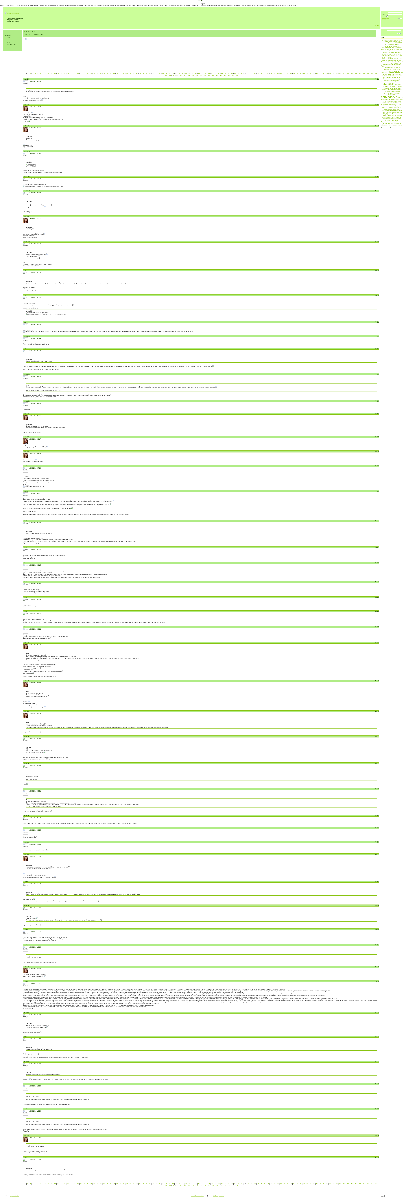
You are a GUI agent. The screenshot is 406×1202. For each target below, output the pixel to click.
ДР (397, 60)
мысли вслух (396, 79)
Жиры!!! (400, 62)
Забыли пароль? (385, 18)
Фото (393, 114)
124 (225, 75)
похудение (397, 93)
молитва (397, 77)
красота (393, 71)
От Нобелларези (388, 88)
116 (193, 75)
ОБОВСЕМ (388, 84)
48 (173, 73)
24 (94, 73)
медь (389, 77)
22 (87, 73)
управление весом (387, 112)
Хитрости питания (13, 20)
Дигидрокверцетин (388, 54)
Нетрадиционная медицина (391, 80)
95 (327, 73)
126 (233, 75)
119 (205, 75)
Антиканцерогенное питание (393, 40)
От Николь (399, 86)
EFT (383, 40)
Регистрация (384, 19)
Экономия (399, 122)
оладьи (397, 84)
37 (137, 73)
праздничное (392, 94)
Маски (400, 75)
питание (391, 91)
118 (201, 75)
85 (294, 73)
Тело (8, 42)
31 (117, 73)
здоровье (396, 64)
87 (300, 73)
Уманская (399, 110)
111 (173, 75)
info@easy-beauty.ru (218, 1195)
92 (317, 73)
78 (271, 73)
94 (323, 73)
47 (169, 73)
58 (205, 73)
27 (104, 73)
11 (51, 73)
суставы (393, 109)
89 (307, 73)
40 (146, 73)
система (383, 102)
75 (261, 73)
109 (166, 75)
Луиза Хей (391, 74)
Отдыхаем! (397, 88)
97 (333, 73)
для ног (394, 58)
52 (186, 73)
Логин (383, 12)
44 (159, 73)
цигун (389, 117)
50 (179, 73)
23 (91, 73)
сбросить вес (397, 101)
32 (120, 73)
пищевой (397, 91)
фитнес (389, 114)
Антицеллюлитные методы (392, 41)
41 (150, 73)
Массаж (385, 77)
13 (58, 73)
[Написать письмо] (378, 25)
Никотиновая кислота (387, 82)
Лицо (8, 37)
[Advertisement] (12, 114)
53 (189, 73)
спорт (392, 106)
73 (255, 73)
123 (221, 75)
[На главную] (375, 25)
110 (170, 75)
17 (71, 73)
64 (225, 73)
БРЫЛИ (396, 44)
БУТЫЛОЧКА (388, 46)
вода (382, 49)
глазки (385, 52)
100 (344, 73)
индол (390, 67)
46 (166, 73)
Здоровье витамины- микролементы (392, 66)
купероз (385, 74)
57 (202, 73)
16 (68, 73)
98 (336, 73)
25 (97, 73)
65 (228, 73)
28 (107, 73)
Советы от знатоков (391, 104)
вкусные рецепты (397, 47)
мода (393, 77)
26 (101, 73)
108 (376, 73)
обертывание (399, 82)
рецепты (390, 101)
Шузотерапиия (385, 122)
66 (232, 73)
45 (163, 73)
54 (192, 73)
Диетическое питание (388, 55)
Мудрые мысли (387, 79)
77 (268, 73)
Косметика (384, 72)
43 (156, 73)
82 (284, 73)
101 (348, 73)
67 (235, 73)
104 (360, 73)
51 (182, 73)
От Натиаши (391, 86)
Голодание (391, 52)
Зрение (385, 67)
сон (389, 106)
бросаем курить (389, 44)
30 (114, 73)
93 (320, 73)
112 (177, 75)
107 (372, 73)
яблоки (383, 125)
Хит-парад (399, 114)
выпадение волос (390, 49)
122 (217, 75)
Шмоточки (387, 120)
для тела (385, 60)
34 (127, 73)
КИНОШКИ (393, 69)
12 (55, 73)
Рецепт (385, 101)
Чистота (394, 117)
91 (314, 73)
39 (143, 73)
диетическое (398, 54)
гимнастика (399, 49)
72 (251, 73)
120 (209, 75)
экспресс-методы (388, 123)
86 (297, 73)
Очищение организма (387, 89)
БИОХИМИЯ (398, 43)
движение (398, 52)
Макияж (395, 75)
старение (395, 107)
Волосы (9, 40)
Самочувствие (11, 44)
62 (218, 73)
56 (199, 73)
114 (185, 75)
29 (110, 73)
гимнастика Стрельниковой (390, 51)
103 (356, 73)
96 (330, 73)
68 (238, 73)
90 (310, 73)
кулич (401, 72)
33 (123, 73)
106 (368, 73)
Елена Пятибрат (393, 62)
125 (229, 75)
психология (389, 97)
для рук (399, 58)
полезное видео (388, 93)
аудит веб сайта (14, 1196)
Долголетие (392, 60)
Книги (398, 69)
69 (241, 73)
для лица (387, 57)
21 (84, 73)
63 (222, 73)
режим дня (394, 99)
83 (287, 73)
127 (237, 75)
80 (277, 73)
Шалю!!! (399, 117)
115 (189, 75)
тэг (395, 110)
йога (393, 67)
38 (140, 73)
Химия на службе (13, 21)
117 (197, 75)
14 (61, 73)
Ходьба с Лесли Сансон (388, 115)
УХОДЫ (384, 114)
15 (64, 73)
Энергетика (397, 123)
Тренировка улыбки (388, 110)
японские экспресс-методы (394, 125)
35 (130, 73)
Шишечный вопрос (395, 118)
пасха (396, 89)
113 (181, 75)
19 (78, 73)
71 (248, 73)
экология (393, 122)
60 (212, 73)
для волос (399, 55)
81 (281, 73)
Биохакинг (391, 43)
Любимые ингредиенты (15, 18)
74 (258, 73)
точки (398, 109)
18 (74, 73)
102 (352, 73)
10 (48, 73)
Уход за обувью (397, 112)
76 (264, 73)
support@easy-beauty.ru (197, 1195)
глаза (400, 51)
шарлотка (386, 118)
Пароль (384, 14)
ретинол (400, 99)
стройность (387, 109)
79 (274, 73)
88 (304, 73)
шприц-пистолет (395, 120)
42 (153, 73)
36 (133, 73)
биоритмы (385, 43)
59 (209, 73)
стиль (400, 107)
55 (196, 73)
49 (176, 73)
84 (291, 73)
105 (364, 73)
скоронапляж (391, 102)
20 (81, 73)
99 (340, 73)
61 (215, 73)
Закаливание (387, 64)
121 (213, 75)
